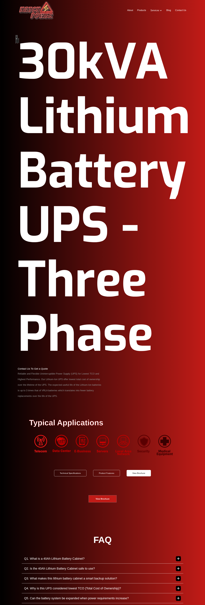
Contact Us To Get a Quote (33, 368)
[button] (156, 10)
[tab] (70, 473)
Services (154, 10)
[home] (36, 10)
